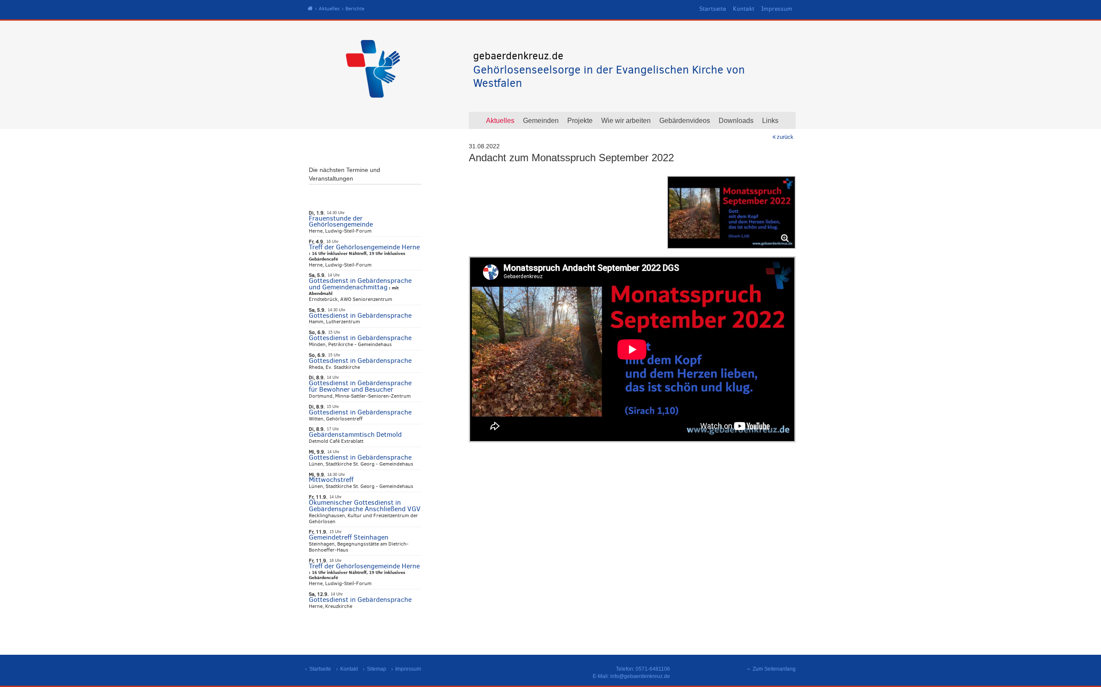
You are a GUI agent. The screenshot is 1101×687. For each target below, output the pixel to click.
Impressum (776, 9)
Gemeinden (541, 120)
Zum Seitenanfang (774, 669)
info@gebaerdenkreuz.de (640, 676)
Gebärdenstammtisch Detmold (355, 434)
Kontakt (743, 9)
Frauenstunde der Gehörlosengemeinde (341, 221)
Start (310, 8)
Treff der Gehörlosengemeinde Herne (364, 246)
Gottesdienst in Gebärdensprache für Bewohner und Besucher (360, 386)
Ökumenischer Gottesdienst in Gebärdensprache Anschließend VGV (365, 505)
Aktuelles (329, 8)
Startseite (712, 9)
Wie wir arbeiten (626, 120)
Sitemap (376, 669)
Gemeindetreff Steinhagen (348, 537)
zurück (785, 137)
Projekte (580, 120)
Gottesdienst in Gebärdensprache (360, 315)
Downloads (736, 120)
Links (770, 120)
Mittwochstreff (331, 479)
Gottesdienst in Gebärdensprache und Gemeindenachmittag (360, 283)
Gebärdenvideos (684, 120)
